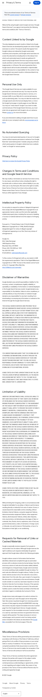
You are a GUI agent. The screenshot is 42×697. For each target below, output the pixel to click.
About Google (13, 683)
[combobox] (11, 693)
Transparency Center (9, 688)
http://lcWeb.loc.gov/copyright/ (11, 267)
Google (4, 683)
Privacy (22, 683)
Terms (29, 683)
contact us (10, 112)
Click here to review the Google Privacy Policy (16, 161)
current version (14, 15)
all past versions (26, 15)
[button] (3, 2)
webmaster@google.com (19, 253)
